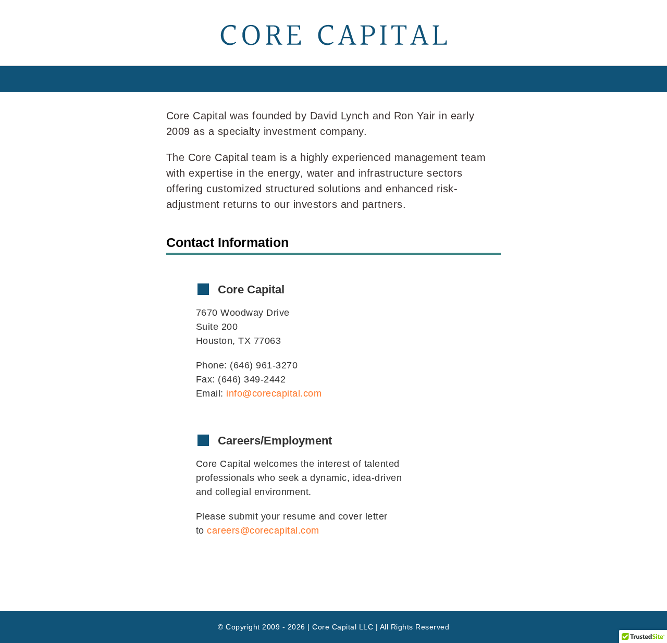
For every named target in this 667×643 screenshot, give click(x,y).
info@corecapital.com (274, 393)
